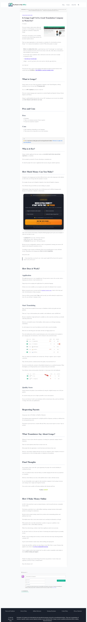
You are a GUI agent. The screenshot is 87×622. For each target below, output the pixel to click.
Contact (68, 4)
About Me (73, 4)
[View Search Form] (78, 5)
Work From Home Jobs (27, 15)
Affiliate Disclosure (37, 611)
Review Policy (24, 611)
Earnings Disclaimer (51, 611)
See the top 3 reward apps (31, 58)
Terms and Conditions (10, 611)
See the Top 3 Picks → (43, 221)
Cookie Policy (65, 611)
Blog (63, 4)
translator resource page (46, 290)
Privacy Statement (78, 611)
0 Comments (24, 23)
